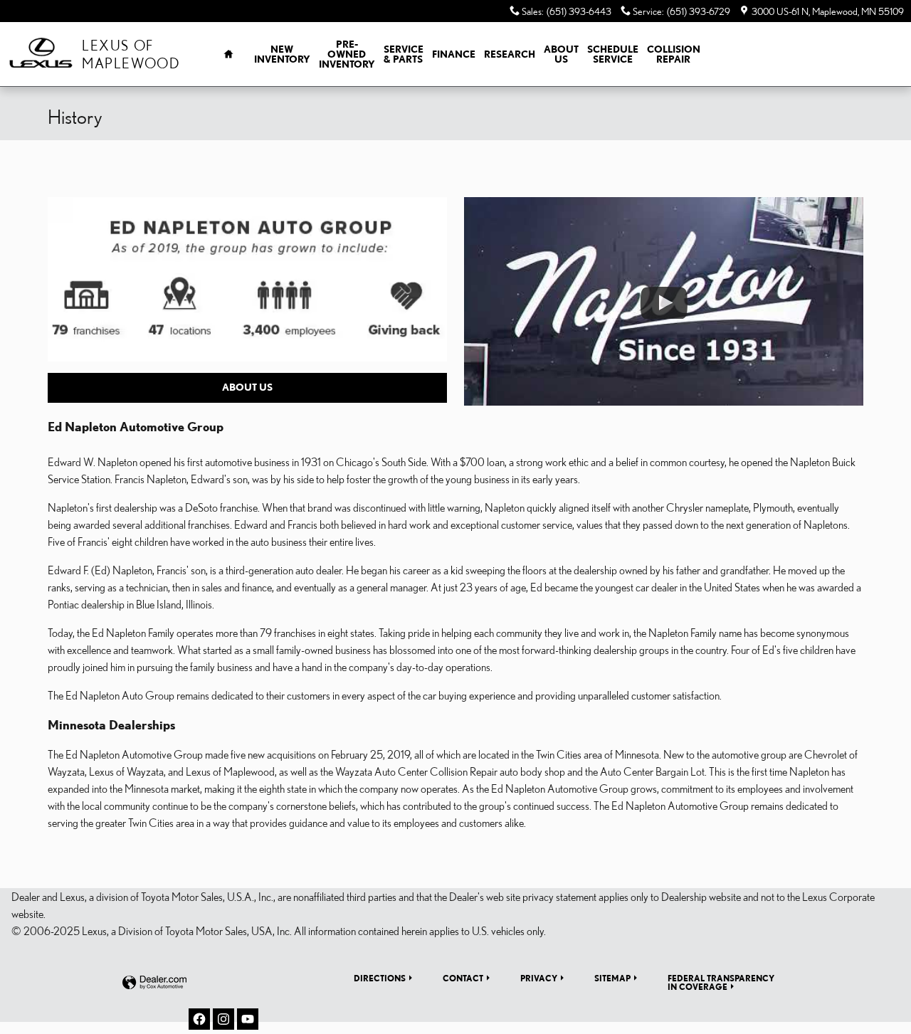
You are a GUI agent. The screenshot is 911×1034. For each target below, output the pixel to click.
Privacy (538, 978)
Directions (380, 978)
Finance (453, 54)
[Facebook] (199, 1019)
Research (509, 54)
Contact (463, 978)
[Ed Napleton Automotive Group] (247, 279)
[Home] (41, 54)
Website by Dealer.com (154, 983)
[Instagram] (223, 1019)
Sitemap (612, 978)
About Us (561, 54)
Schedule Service (612, 54)
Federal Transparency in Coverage (721, 982)
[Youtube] (247, 1019)
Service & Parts (403, 54)
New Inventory (282, 54)
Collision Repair (673, 54)
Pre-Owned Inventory (347, 54)
